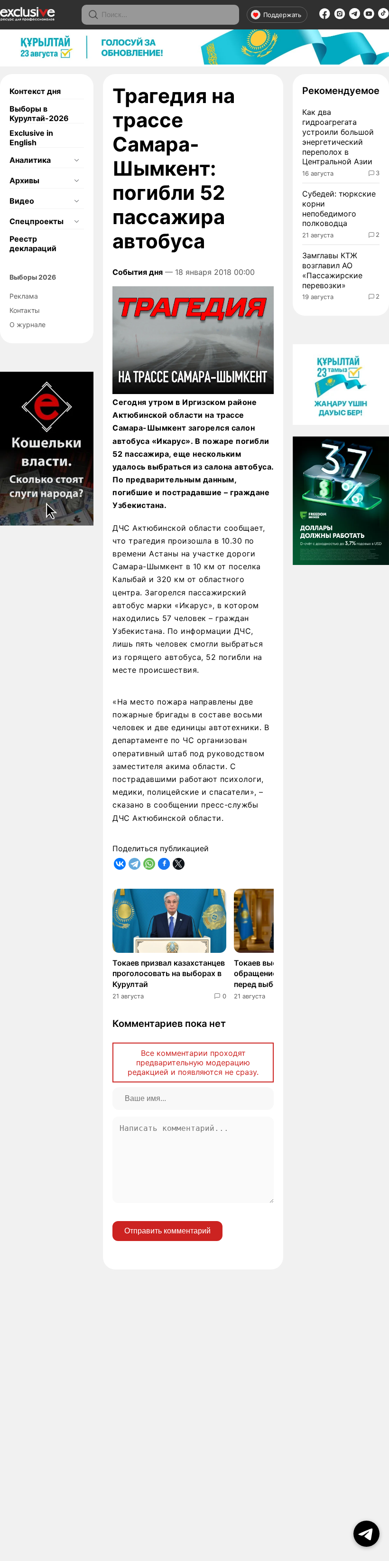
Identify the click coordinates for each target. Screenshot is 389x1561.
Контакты (24, 310)
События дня (137, 272)
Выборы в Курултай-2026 (39, 113)
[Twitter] (179, 864)
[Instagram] (339, 16)
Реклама (23, 296)
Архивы (24, 180)
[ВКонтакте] (120, 864)
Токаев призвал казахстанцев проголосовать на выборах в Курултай (168, 973)
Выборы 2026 (32, 277)
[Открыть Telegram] (366, 1534)
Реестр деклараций (32, 243)
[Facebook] (324, 16)
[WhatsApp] (149, 864)
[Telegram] (354, 16)
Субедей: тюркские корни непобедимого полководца (339, 208)
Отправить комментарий (167, 1231)
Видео (21, 201)
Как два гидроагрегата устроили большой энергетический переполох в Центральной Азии (338, 136)
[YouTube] (368, 16)
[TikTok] (383, 16)
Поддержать (282, 15)
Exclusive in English (31, 137)
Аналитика (30, 160)
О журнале (27, 324)
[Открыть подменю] (76, 160)
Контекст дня (35, 91)
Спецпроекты (36, 221)
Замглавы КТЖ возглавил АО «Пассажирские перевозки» (332, 270)
